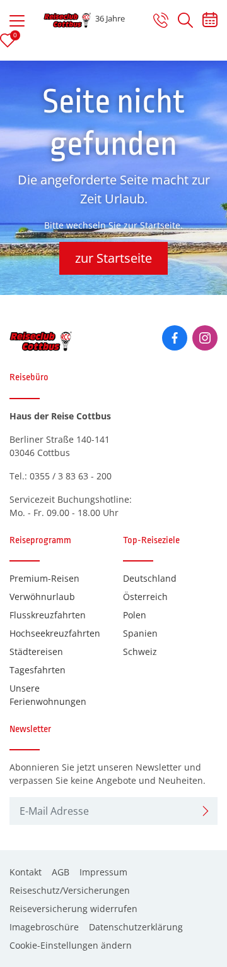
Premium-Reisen (44, 578)
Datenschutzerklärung (136, 927)
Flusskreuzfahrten (47, 615)
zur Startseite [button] (113, 258)
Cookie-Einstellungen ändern (70, 945)
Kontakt (25, 872)
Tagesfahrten (37, 670)
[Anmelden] (206, 811)
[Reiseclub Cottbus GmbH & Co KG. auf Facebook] (174, 338)
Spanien (140, 633)
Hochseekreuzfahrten (54, 633)
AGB (60, 872)
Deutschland (150, 578)
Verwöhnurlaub (42, 597)
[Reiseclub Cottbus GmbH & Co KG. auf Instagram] (205, 338)
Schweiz (140, 652)
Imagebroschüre (44, 927)
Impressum (103, 872)
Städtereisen (36, 652)
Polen (134, 615)
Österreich (145, 597)
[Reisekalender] (210, 22)
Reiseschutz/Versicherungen (69, 890)
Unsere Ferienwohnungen (47, 694)
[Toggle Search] (185, 20)
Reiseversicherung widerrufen (73, 909)
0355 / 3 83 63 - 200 (71, 476)
